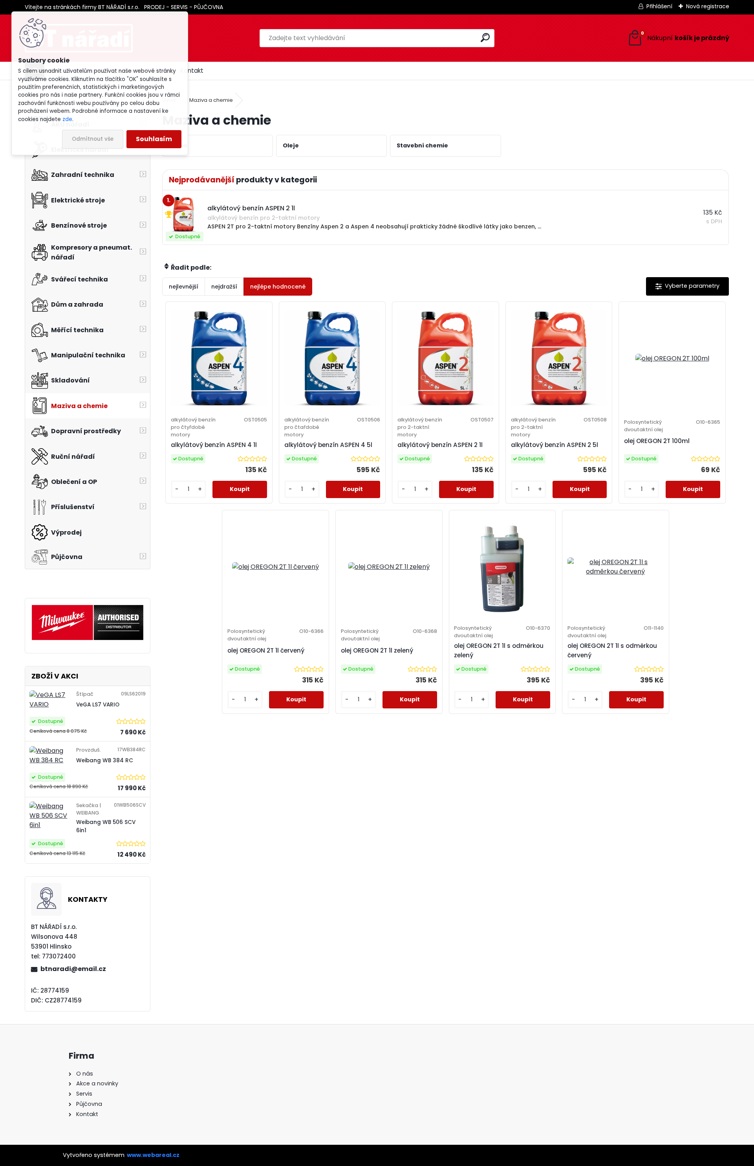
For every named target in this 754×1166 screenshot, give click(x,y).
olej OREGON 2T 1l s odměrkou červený (612, 650)
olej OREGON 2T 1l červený (265, 650)
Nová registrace (707, 6)
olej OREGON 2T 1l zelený (377, 650)
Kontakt (191, 70)
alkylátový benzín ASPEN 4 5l (328, 445)
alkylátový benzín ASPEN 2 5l (554, 445)
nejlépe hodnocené (278, 287)
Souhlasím (154, 138)
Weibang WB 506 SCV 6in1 (105, 826)
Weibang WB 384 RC (104, 760)
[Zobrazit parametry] (687, 286)
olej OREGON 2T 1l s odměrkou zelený (499, 650)
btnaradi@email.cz (73, 968)
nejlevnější (183, 287)
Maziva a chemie (211, 100)
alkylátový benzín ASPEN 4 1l (214, 445)
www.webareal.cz (153, 1155)
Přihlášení (659, 6)
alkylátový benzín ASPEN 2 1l (440, 445)
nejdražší (224, 287)
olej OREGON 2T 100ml (657, 441)
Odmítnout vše (92, 139)
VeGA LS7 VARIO (97, 704)
